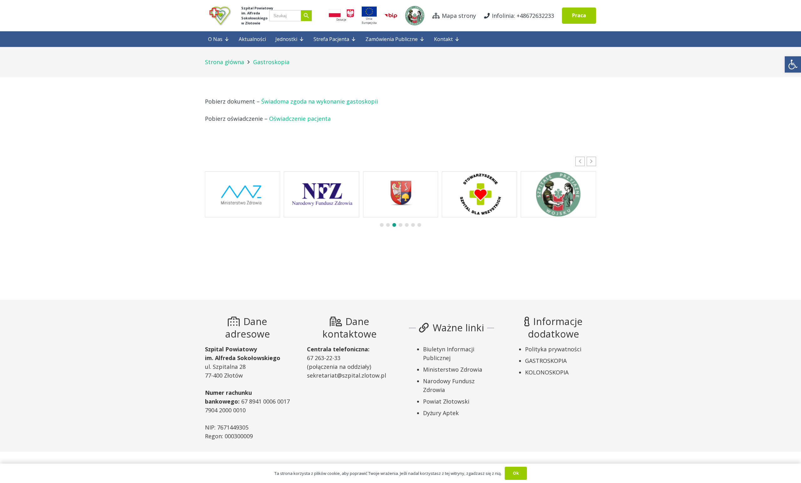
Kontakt (443, 39)
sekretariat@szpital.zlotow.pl (346, 375)
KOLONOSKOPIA (547, 372)
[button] (793, 64)
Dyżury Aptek (441, 413)
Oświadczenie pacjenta (300, 118)
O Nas (215, 39)
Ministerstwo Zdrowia (452, 369)
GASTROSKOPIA (546, 360)
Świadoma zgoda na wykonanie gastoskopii (319, 101)
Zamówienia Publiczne (391, 39)
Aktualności (252, 39)
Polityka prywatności (553, 349)
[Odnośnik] (219, 16)
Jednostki (286, 39)
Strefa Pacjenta (331, 39)
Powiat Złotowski (446, 401)
